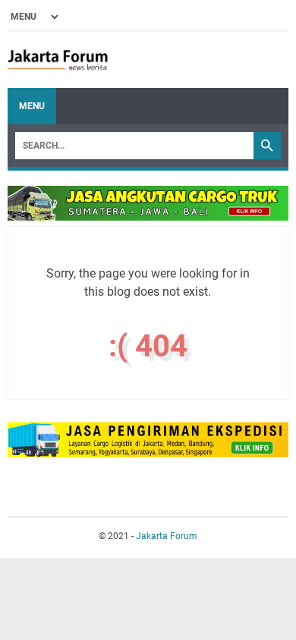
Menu (32, 106)
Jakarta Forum (166, 536)
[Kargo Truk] (148, 216)
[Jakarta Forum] (58, 60)
